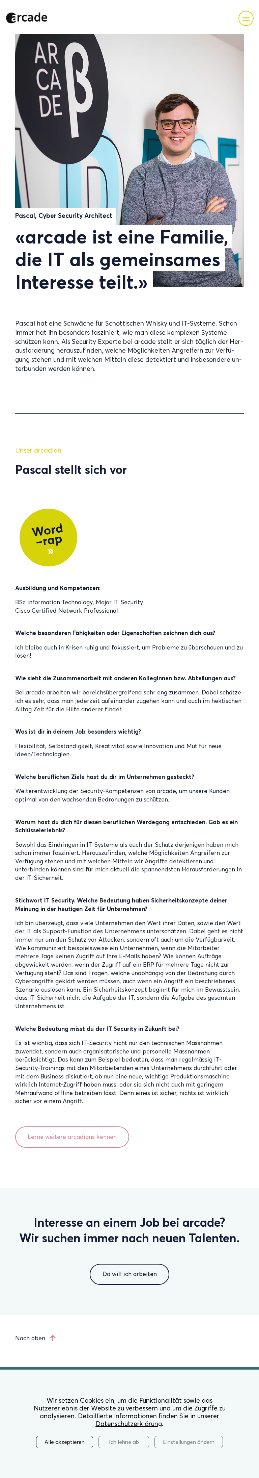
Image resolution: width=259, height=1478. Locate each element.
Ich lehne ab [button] (124, 1442)
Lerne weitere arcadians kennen (72, 1137)
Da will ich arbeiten (130, 1274)
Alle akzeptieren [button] (65, 1442)
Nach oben (30, 1338)
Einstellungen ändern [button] (188, 1442)
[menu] (246, 18)
